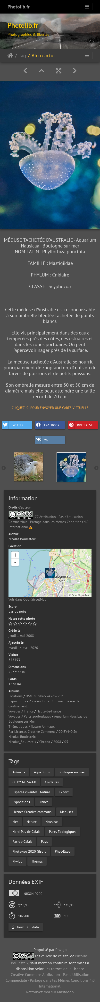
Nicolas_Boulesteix (22, 742)
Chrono (44, 742)
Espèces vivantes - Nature (31, 792)
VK (46, 439)
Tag (22, 55)
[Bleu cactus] (50, 573)
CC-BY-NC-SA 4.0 (24, 782)
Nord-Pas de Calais (26, 831)
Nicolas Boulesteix (22, 736)
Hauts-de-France (49, 711)
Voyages (14, 711)
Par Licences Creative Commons (31, 731)
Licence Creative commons (31, 812)
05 (66, 742)
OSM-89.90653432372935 (46, 696)
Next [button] (96, 468)
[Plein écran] (58, 71)
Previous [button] (3, 468)
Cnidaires (52, 782)
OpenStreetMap (81, 595)
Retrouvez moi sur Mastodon (50, 991)
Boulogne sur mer (71, 772)
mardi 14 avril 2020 (23, 648)
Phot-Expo (63, 851)
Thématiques (18, 726)
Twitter (17, 425)
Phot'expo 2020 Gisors (29, 851)
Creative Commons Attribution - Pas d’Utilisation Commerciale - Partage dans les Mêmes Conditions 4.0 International (50, 980)
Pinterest (84, 425)
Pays (44, 841)
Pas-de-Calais (22, 841)
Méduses (66, 812)
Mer (15, 822)
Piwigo (17, 861)
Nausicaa (51, 822)
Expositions (17, 701)
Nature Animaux (43, 726)
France (28, 711)
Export (64, 792)
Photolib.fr (19, 7)
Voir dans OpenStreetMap (27, 599)
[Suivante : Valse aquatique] (75, 71)
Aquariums (42, 772)
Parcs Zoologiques (37, 716)
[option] (28, 466)
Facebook (51, 425)
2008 (57, 742)
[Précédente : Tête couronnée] (25, 71)
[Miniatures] (41, 71)
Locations (15, 696)
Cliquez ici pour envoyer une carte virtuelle (50, 408)
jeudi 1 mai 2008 (21, 635)
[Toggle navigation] (87, 6)
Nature (32, 822)
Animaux (18, 772)
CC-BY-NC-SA (67, 731)
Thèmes (37, 861)
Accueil (10, 55)
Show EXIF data (27, 927)
